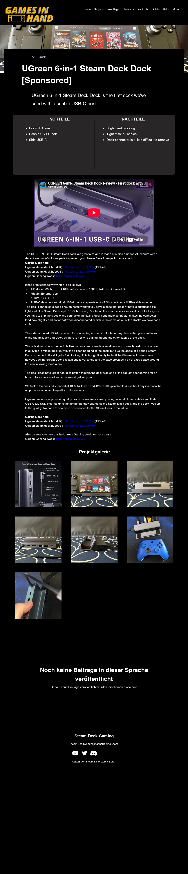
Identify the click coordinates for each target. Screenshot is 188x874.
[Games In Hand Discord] (93, 753)
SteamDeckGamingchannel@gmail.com (94, 743)
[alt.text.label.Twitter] (84, 753)
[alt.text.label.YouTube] (75, 753)
